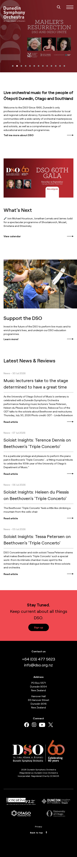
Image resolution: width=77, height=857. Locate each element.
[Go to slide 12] (60, 66)
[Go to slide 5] (30, 66)
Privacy (38, 826)
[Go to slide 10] (51, 66)
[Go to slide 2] (17, 66)
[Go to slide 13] (64, 66)
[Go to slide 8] (43, 66)
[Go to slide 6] (34, 66)
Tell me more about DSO (18, 135)
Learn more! (11, 339)
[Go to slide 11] (55, 66)
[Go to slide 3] (21, 66)
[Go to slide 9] (47, 66)
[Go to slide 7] (38, 66)
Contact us (38, 651)
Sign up (38, 627)
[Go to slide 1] (12, 66)
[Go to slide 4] (25, 66)
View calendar (12, 236)
